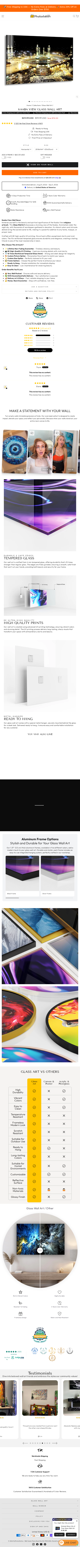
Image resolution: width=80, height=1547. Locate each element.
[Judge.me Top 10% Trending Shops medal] (52, 1358)
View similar (59, 1534)
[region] (40, 8)
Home (29, 105)
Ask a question (40, 287)
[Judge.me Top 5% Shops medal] (69, 1351)
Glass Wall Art (47, 105)
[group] (22, 876)
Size (46, 145)
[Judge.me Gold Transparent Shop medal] (52, 1351)
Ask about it (71, 1534)
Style (26, 145)
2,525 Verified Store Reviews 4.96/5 (28, 123)
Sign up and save (39, 1526)
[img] (40, 364)
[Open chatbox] (68, 1543)
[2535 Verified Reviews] (40, 318)
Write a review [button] (40, 350)
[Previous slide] (25, 1443)
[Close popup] (76, 1521)
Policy (39, 1516)
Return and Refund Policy (40, 291)
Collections (36, 105)
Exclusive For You (39, 1521)
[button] (28, 335)
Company (39, 1511)
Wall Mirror (39, 1506)
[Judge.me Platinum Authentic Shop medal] (43, 1351)
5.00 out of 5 (45, 328)
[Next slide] (54, 1443)
